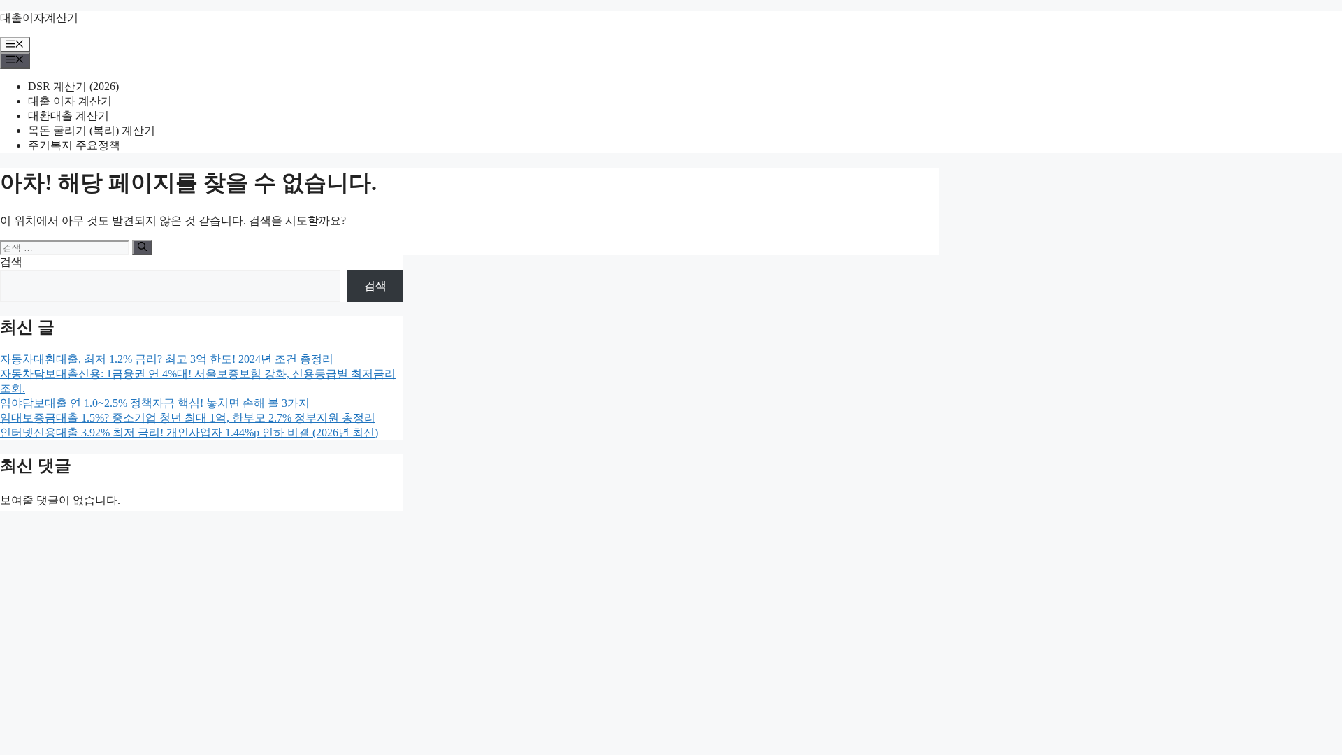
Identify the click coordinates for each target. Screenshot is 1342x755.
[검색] (142, 247)
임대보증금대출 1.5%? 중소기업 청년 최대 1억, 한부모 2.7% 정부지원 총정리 (187, 418)
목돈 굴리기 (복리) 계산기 (91, 130)
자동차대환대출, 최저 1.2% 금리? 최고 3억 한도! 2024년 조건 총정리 (166, 359)
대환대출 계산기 (68, 116)
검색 (11, 262)
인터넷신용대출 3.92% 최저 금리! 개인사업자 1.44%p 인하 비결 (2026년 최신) (189, 432)
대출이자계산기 (39, 18)
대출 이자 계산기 (70, 101)
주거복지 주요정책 (74, 145)
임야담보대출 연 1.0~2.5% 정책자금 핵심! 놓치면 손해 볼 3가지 (155, 403)
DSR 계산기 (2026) (73, 86)
